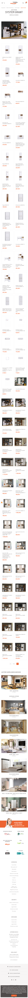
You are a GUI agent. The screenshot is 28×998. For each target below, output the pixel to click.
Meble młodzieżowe (10, 7)
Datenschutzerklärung (14, 875)
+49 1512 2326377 (18, 822)
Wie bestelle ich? (14, 867)
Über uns (14, 880)
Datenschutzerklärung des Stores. (16, 993)
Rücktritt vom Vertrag (14, 873)
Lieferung (14, 884)
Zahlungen (14, 882)
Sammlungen (17, 7)
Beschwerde (14, 871)
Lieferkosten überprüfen (14, 891)
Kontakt (14, 877)
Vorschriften (14, 864)
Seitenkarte (14, 894)
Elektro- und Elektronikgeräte (14, 887)
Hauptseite (3, 7)
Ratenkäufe (14, 869)
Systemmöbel (14, 919)
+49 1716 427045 (18, 824)
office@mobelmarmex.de (18, 825)
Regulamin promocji (14, 889)
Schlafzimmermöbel (14, 926)
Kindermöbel (14, 921)
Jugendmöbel (14, 924)
